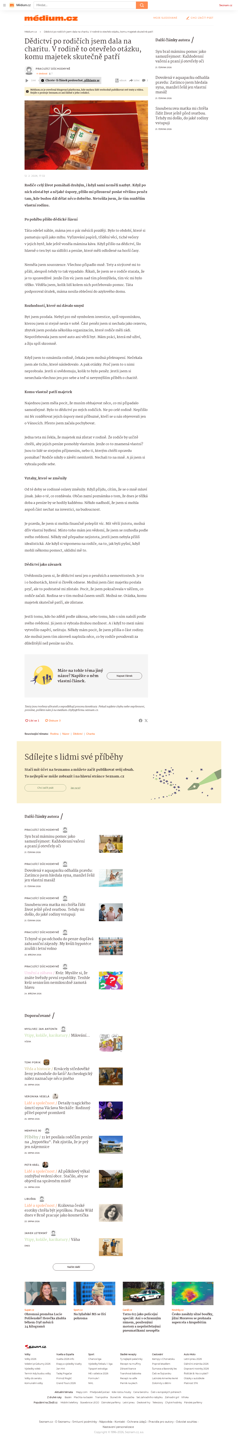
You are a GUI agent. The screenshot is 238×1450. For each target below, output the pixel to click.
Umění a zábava (38, 973)
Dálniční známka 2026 (196, 1363)
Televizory (157, 1402)
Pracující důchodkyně (53, 68)
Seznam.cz (225, 5)
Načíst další (73, 1267)
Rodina (54, 733)
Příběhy (31, 1137)
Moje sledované (165, 17)
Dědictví (78, 733)
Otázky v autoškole (194, 1378)
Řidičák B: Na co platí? (196, 1373)
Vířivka (185, 1397)
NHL (90, 1383)
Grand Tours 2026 (66, 1383)
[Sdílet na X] (146, 720)
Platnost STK (191, 1383)
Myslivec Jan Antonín (41, 1029)
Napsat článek (124, 675)
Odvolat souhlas (186, 1421)
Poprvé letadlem (161, 1363)
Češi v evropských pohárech (166, 1392)
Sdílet (137, 80)
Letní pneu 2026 (193, 1359)
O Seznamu (62, 1421)
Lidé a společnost (40, 1103)
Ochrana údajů (136, 1421)
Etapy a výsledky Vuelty (69, 1363)
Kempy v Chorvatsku (163, 1359)
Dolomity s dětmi (161, 1383)
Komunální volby (34, 1383)
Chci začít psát (202, 17)
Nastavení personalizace (118, 1427)
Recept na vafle (128, 1378)
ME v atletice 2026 (98, 1373)
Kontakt (120, 1421)
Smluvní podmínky (84, 1421)
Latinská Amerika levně (165, 1378)
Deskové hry (143, 1402)
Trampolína (101, 1397)
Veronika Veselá (37, 1096)
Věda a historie (38, 1069)
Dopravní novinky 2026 (196, 1368)
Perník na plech (128, 1383)
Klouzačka (128, 1397)
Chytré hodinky (173, 1402)
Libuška (30, 1198)
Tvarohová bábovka (130, 1373)
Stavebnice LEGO (89, 1402)
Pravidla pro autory (161, 1421)
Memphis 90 (33, 1130)
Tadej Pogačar (64, 1373)
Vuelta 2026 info (65, 1359)
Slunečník (115, 1397)
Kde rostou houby (121, 1392)
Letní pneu (129, 1402)
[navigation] (4, 5)
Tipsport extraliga (97, 1368)
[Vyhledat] (142, 5)
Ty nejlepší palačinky (131, 1359)
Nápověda (105, 1421)
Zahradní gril (172, 1397)
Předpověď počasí (100, 1392)
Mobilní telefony (69, 1402)
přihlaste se (91, 80)
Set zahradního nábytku (149, 1397)
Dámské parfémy (110, 1402)
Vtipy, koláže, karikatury (46, 1036)
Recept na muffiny (130, 1363)
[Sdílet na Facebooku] (140, 720)
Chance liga (94, 1359)
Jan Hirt (60, 1368)
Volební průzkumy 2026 (37, 1363)
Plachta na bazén (83, 1397)
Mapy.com (82, 1392)
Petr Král (32, 1164)
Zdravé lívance (128, 1368)
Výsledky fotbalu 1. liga (100, 1363)
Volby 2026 (30, 1359)
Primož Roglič (64, 1378)
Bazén (68, 1397)
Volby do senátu (33, 1378)
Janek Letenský (36, 1233)
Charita (90, 733)
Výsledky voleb (32, 1368)
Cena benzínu (141, 1392)
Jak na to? (76, 788)
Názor (65, 733)
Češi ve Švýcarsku (161, 1373)
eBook (123, 80)
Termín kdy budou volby (38, 1373)
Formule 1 (93, 1378)
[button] (86, 135)
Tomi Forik (33, 1062)
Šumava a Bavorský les (164, 1368)
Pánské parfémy (193, 1402)
